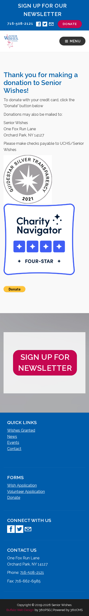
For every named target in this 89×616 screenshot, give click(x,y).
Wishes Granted (21, 430)
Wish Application (22, 485)
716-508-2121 (32, 572)
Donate (13, 497)
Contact (14, 448)
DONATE (70, 24)
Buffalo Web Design (20, 610)
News (12, 436)
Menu (75, 41)
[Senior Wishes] (11, 41)
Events (13, 442)
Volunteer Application (26, 491)
